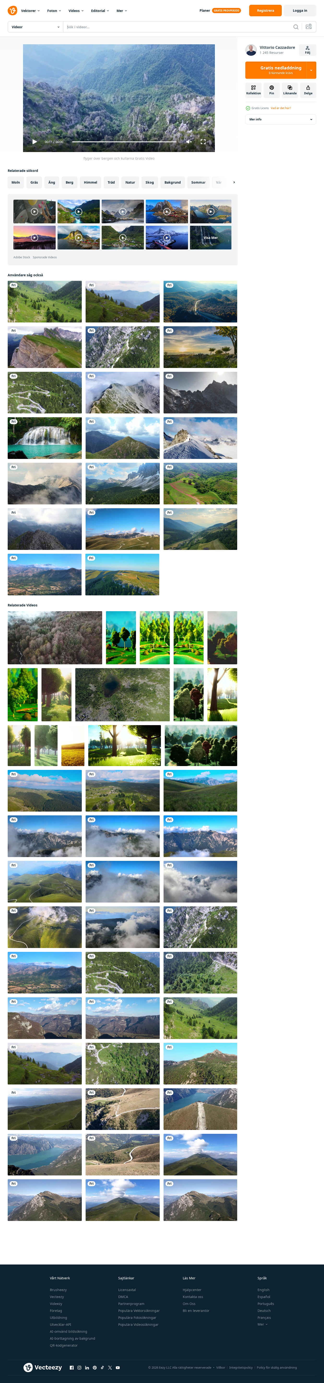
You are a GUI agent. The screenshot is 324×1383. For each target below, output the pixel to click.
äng (51, 182)
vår (219, 182)
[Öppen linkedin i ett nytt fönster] (87, 1368)
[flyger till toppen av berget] (123, 1200)
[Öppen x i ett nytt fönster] (110, 1368)
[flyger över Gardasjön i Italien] (200, 1109)
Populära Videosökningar (138, 1324)
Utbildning (58, 1317)
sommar (198, 182)
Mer (120, 10)
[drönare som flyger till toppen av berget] (200, 1154)
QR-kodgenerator (64, 1345)
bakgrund (173, 182)
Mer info (255, 119)
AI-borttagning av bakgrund (72, 1338)
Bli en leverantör (196, 1310)
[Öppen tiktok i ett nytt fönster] (102, 1368)
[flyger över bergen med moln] (45, 1018)
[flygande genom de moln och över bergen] (45, 836)
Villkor (220, 1367)
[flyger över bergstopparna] (123, 438)
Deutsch (264, 1310)
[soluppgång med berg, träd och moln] (200, 347)
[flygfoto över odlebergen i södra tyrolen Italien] (123, 483)
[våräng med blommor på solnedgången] (72, 745)
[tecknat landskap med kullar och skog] (121, 637)
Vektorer (28, 10)
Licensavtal (127, 1289)
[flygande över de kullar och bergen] (123, 529)
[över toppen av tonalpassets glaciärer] (200, 438)
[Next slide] (230, 182)
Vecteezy (57, 1296)
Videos (74, 10)
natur (130, 182)
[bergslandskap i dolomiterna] (200, 529)
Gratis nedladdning (280, 70)
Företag (56, 1310)
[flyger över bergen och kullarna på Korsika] (45, 574)
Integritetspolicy (241, 1367)
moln (16, 182)
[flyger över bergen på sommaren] (122, 574)
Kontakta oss (193, 1296)
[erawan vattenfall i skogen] (45, 438)
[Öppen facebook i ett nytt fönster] (72, 1368)
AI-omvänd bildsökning (68, 1331)
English (264, 1289)
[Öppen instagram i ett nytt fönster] (79, 1368)
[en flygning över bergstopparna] (123, 392)
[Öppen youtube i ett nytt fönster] (118, 1368)
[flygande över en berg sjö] (122, 694)
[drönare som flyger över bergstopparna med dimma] (45, 483)
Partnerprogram (131, 1303)
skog (150, 182)
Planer (205, 10)
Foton (52, 10)
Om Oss (189, 1303)
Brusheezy (58, 1289)
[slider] (124, 141)
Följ (307, 53)
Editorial (98, 10)
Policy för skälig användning (277, 1367)
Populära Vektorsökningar (139, 1310)
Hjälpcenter (192, 1289)
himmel (90, 182)
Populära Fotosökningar (137, 1317)
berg (69, 182)
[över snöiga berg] (200, 392)
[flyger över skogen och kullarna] (45, 1109)
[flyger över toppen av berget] (45, 529)
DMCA (123, 1296)
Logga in (300, 10)
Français (264, 1317)
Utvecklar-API (60, 1324)
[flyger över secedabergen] (45, 347)
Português (266, 1303)
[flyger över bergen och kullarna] (45, 301)
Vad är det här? (281, 108)
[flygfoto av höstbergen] (200, 301)
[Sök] (296, 27)
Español (264, 1296)
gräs (34, 182)
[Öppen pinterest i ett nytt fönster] (95, 1368)
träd (111, 182)
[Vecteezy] (12, 10)
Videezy (56, 1303)
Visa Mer (211, 237)
